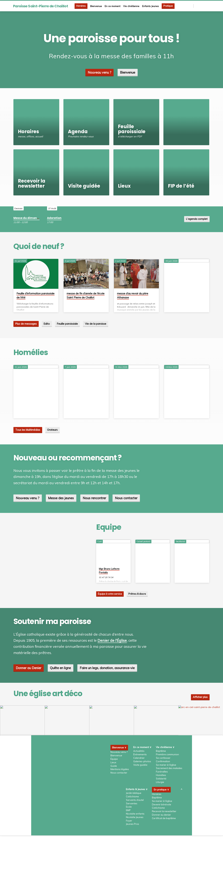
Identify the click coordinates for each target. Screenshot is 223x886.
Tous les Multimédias (27, 429)
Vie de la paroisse (95, 323)
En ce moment (112, 6)
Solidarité (161, 778)
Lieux (113, 762)
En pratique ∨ (161, 789)
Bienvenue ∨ (119, 747)
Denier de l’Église (112, 640)
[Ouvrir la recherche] (190, 6)
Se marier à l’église (166, 764)
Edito (47, 323)
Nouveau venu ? (99, 72)
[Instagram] (204, 5)
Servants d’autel (135, 800)
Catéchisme (132, 796)
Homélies (161, 775)
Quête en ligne (60, 668)
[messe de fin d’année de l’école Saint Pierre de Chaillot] (86, 274)
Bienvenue (96, 6)
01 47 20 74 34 (106, 577)
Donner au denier (161, 814)
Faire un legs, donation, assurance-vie (107, 668)
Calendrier (139, 757)
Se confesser (163, 757)
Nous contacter (126, 498)
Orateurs (52, 429)
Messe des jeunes (61, 498)
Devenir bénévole (161, 804)
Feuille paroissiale (67, 323)
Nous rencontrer (94, 498)
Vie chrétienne (131, 6)
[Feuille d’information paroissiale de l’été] (36, 274)
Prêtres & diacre (137, 593)
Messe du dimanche (27, 218)
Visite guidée (140, 764)
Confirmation (163, 761)
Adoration (54, 218)
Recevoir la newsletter (164, 811)
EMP (128, 810)
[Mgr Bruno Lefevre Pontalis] (113, 552)
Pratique (168, 5)
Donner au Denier (28, 668)
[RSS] (196, 5)
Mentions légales (119, 769)
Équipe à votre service (110, 593)
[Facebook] (200, 5)
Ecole (129, 806)
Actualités (138, 751)
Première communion (167, 754)
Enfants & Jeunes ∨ (137, 789)
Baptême (161, 751)
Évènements (140, 754)
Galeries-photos (142, 761)
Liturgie (160, 782)
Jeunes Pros (132, 824)
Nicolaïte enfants (135, 813)
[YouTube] (208, 5)
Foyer (129, 820)
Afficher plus (200, 697)
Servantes (131, 803)
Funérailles (162, 771)
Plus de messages (26, 323)
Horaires (81, 5)
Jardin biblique (133, 793)
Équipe (114, 759)
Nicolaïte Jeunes (134, 817)
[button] (22, 720)
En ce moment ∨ (142, 747)
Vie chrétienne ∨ (165, 747)
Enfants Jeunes (150, 6)
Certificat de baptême (164, 818)
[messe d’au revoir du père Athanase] (136, 274)
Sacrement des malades (169, 768)
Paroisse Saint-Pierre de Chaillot (40, 6)
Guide (113, 765)
